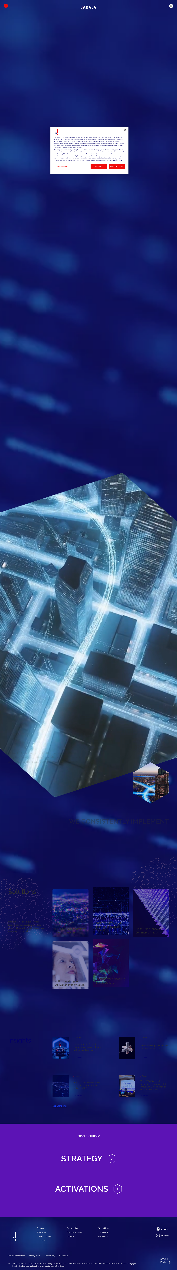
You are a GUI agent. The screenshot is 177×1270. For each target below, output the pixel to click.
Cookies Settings (62, 166)
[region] (89, 150)
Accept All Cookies (116, 166)
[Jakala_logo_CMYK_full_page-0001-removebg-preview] (88, 8)
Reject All (98, 166)
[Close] (125, 130)
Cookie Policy (117, 160)
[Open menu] (6, 6)
